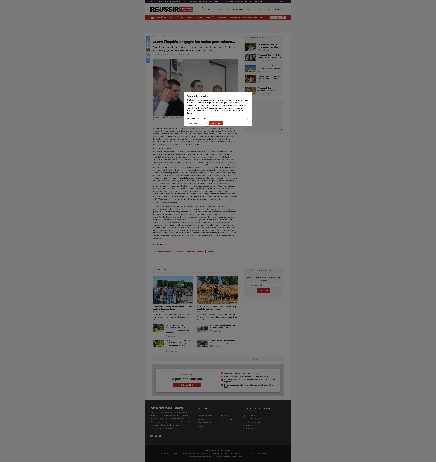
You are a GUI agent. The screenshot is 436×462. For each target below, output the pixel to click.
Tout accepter (216, 123)
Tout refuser (193, 123)
